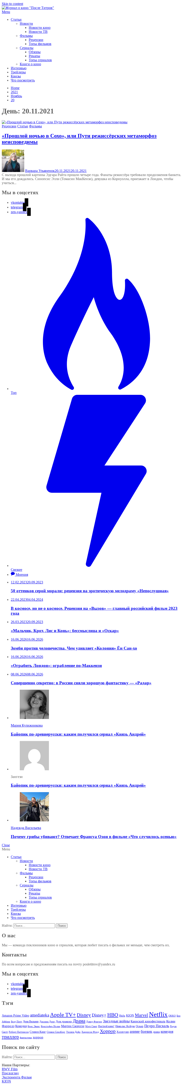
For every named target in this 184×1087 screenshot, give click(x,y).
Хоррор (108, 1031)
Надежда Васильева (26, 828)
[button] (92, 12)
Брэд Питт (16, 1021)
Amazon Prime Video (15, 1015)
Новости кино (39, 27)
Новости (26, 23)
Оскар (139, 1026)
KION (130, 1015)
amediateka (39, 1015)
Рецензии (36, 40)
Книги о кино (30, 64)
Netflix (158, 1014)
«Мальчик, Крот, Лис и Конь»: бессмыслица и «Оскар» (65, 630)
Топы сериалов (40, 60)
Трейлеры (18, 72)
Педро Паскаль (156, 1026)
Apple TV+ (63, 1015)
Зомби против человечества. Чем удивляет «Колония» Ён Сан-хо (74, 648)
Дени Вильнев (31, 1021)
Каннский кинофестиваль (148, 1021)
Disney (84, 1015)
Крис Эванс (34, 1026)
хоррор (38, 1037)
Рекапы (34, 56)
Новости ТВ (38, 32)
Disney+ (99, 1015)
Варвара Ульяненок (40, 171)
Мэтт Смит (91, 1026)
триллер (10, 1037)
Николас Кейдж (125, 1026)
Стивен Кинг (38, 1031)
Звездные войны (116, 1021)
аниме (135, 1031)
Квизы (16, 76)
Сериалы (26, 48)
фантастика (26, 1037)
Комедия (21, 1026)
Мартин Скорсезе (72, 1026)
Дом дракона (64, 1021)
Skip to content (12, 4)
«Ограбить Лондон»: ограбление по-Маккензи (56, 665)
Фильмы (26, 36)
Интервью (18, 68)
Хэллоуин (122, 1031)
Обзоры (35, 52)
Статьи (16, 19)
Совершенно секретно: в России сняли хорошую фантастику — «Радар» (81, 682)
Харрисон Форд (90, 1032)
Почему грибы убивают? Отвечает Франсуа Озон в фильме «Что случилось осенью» (94, 836)
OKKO (172, 1015)
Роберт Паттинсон (19, 1032)
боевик (146, 1031)
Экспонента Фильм (17, 1077)
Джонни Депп (47, 1021)
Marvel (141, 1014)
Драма (79, 1021)
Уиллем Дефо (73, 1032)
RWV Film (10, 1069)
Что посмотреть (23, 80)
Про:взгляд (10, 1073)
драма (156, 1032)
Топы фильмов (40, 44)
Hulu (122, 1015)
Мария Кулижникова (27, 725)
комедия (167, 1031)
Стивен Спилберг (56, 1032)
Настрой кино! (106, 1026)
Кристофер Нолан (50, 1026)
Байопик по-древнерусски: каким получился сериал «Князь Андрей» (78, 734)
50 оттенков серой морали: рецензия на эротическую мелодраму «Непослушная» (90, 590)
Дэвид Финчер (94, 1021)
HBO (112, 1015)
